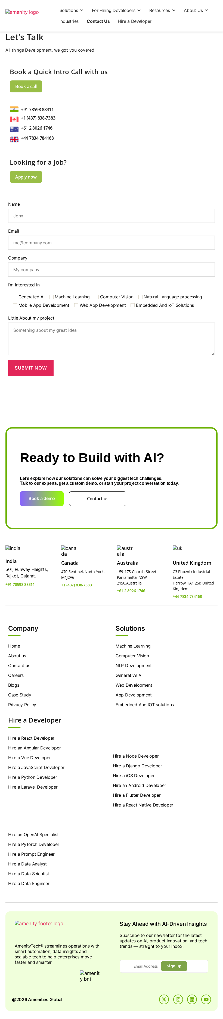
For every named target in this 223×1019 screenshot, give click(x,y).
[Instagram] (178, 999)
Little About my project (31, 318)
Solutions (69, 10)
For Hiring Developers (113, 10)
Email (13, 231)
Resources (159, 10)
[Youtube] (206, 999)
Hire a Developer (134, 21)
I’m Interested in (23, 284)
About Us (193, 10)
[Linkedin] (192, 999)
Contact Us (98, 21)
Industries (69, 21)
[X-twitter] (164, 999)
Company (17, 258)
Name (14, 204)
